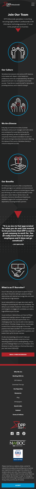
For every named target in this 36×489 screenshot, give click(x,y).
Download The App (18, 384)
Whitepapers (18, 402)
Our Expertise (18, 389)
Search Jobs (18, 406)
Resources (18, 393)
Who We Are (18, 372)
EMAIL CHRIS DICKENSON (18, 354)
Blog (18, 397)
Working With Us (18, 376)
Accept (18, 485)
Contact (18, 410)
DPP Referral (18, 380)
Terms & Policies (18, 414)
